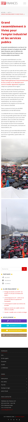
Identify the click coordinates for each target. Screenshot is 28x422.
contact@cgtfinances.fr (7, 409)
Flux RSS (3, 385)
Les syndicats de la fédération (16, 335)
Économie (3, 361)
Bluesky (7, 277)
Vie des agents (4, 358)
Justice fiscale (4, 391)
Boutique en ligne (5, 388)
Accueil (3, 12)
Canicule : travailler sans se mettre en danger (15, 312)
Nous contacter (15, 321)
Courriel (7, 283)
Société (3, 364)
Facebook (7, 280)
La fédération (4, 368)
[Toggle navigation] (24, 3)
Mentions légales (20, 416)
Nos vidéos (4, 381)
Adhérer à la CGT (15, 325)
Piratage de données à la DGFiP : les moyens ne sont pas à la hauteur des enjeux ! (13, 293)
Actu (9, 12)
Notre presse (4, 378)
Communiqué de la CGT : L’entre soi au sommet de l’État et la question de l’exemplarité (14, 299)
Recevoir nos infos (15, 330)
